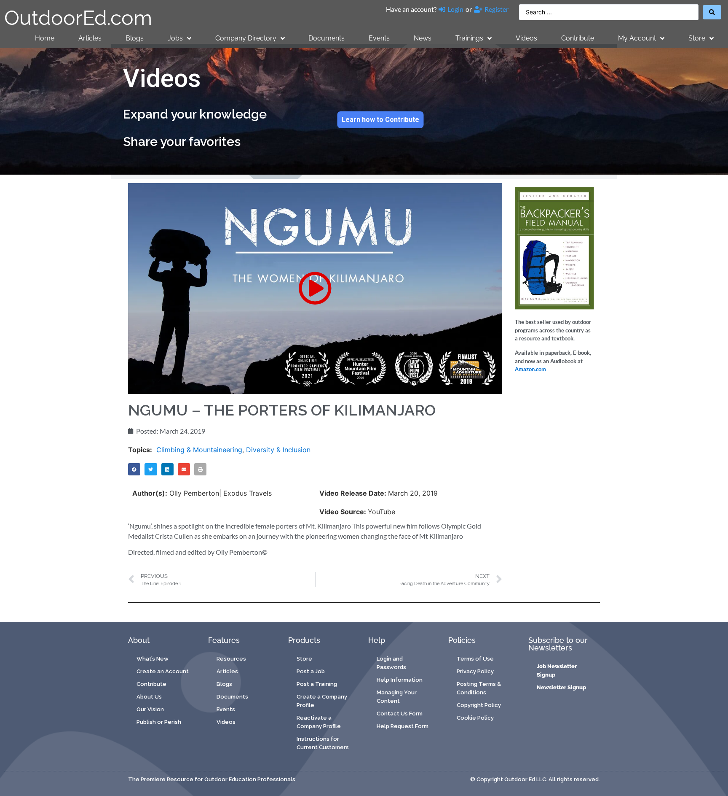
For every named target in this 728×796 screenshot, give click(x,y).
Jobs (175, 38)
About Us (149, 696)
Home (44, 38)
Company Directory (245, 38)
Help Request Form (402, 726)
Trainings (469, 38)
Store (696, 38)
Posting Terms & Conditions (479, 688)
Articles (90, 38)
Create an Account (162, 671)
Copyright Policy (479, 705)
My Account (637, 38)
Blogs (135, 38)
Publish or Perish (158, 722)
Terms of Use (475, 659)
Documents (326, 38)
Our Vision (150, 709)
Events (379, 38)
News (422, 38)
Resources (231, 659)
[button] (315, 288)
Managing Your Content (397, 696)
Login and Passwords (391, 663)
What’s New (152, 659)
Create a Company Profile (322, 700)
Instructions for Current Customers (323, 743)
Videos (526, 38)
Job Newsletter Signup (557, 670)
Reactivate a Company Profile (319, 722)
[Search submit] (712, 12)
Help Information (400, 680)
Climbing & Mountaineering (199, 449)
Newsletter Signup (561, 687)
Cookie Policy (475, 718)
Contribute (577, 38)
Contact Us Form (400, 713)
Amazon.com (530, 369)
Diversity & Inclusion (278, 449)
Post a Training (317, 684)
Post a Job (311, 671)
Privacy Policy (475, 671)
